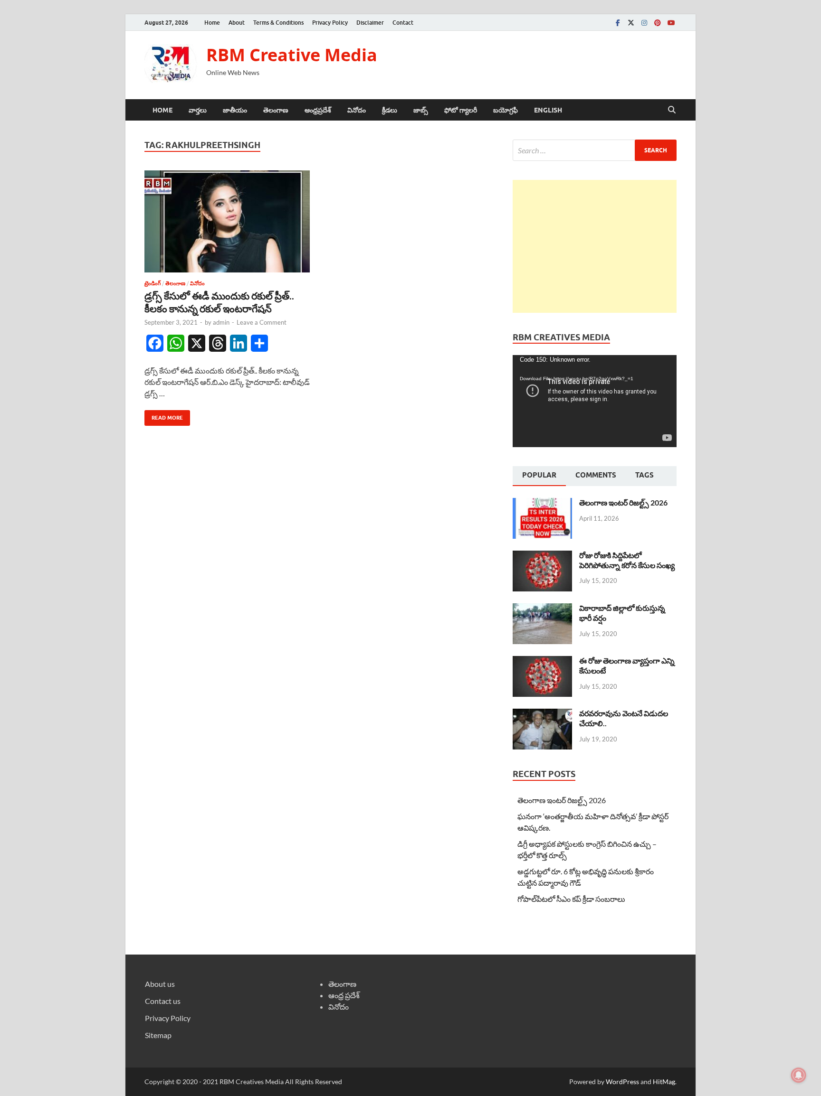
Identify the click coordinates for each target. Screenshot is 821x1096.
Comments (595, 475)
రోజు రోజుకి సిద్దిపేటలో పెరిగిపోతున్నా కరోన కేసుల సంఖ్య (627, 560)
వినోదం (356, 110)
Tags (644, 475)
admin (221, 322)
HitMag (664, 1081)
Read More (163, 415)
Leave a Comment (261, 322)
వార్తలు (198, 110)
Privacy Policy (330, 22)
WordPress (622, 1081)
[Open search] (672, 110)
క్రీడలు (389, 110)
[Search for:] (595, 150)
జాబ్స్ (420, 110)
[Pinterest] (657, 22)
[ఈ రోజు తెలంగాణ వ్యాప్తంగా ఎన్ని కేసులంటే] (542, 661)
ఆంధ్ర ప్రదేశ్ (344, 995)
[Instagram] (644, 22)
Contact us (163, 1000)
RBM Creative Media (291, 54)
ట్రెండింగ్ (152, 283)
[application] (595, 401)
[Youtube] (671, 22)
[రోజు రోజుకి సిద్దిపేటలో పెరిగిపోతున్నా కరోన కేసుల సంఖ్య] (542, 556)
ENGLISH (548, 110)
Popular (539, 475)
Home (212, 22)
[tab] (539, 476)
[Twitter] (631, 22)
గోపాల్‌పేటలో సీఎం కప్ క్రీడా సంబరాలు (571, 898)
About (237, 22)
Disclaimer (370, 22)
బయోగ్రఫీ (505, 110)
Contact (402, 22)
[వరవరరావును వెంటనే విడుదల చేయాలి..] (542, 714)
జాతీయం (235, 110)
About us (160, 983)
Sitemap (158, 1035)
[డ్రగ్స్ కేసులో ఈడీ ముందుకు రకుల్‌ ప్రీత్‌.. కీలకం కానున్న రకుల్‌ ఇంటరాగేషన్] (227, 221)
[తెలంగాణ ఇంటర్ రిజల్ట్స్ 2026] (542, 503)
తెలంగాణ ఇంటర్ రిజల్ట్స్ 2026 (623, 502)
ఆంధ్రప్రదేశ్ (318, 110)
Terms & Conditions (278, 22)
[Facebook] (617, 22)
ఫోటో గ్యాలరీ (460, 110)
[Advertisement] (595, 246)
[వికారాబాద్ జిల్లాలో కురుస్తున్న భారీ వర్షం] (542, 608)
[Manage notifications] (798, 1075)
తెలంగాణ (275, 110)
